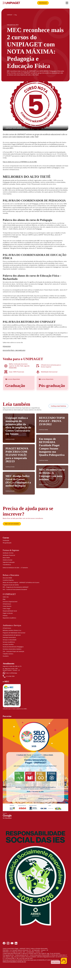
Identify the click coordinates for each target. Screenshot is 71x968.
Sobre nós (6, 597)
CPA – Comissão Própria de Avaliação (13, 651)
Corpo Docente (7, 606)
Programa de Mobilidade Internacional (14, 633)
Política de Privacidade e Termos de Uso (14, 961)
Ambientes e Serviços (12, 625)
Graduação (6, 540)
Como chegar (6, 608)
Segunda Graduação (9, 562)
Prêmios (5, 615)
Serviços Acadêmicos (9, 642)
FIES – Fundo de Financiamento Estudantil (15, 589)
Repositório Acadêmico (9, 618)
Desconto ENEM (7, 578)
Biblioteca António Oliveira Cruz (12, 630)
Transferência (7, 564)
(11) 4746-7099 (10, 676)
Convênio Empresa (8, 580)
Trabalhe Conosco (8, 654)
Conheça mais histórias (58, 406)
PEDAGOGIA (7, 346)
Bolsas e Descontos (11, 575)
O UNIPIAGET (9, 594)
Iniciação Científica (8, 644)
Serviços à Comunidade (9, 640)
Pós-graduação (7, 543)
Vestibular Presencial (9, 555)
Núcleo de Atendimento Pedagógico (13, 647)
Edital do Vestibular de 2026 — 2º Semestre (15, 567)
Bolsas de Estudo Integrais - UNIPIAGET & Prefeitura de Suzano (21, 582)
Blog (4, 599)
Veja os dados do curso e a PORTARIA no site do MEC (20, 162)
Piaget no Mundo (8, 613)
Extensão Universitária (9, 637)
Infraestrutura (7, 604)
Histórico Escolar (7, 560)
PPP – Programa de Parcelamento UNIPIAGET (15, 587)
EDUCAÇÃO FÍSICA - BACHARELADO (14, 350)
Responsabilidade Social (10, 611)
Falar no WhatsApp (11, 673)
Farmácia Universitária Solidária (12, 649)
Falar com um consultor (12, 524)
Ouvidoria (5, 656)
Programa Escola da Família (11, 585)
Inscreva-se (43, 3)
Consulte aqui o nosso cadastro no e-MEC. (15, 709)
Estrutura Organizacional (10, 601)
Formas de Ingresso (11, 550)
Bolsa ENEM (6, 557)
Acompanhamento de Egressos (12, 635)
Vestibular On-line (8, 553)
